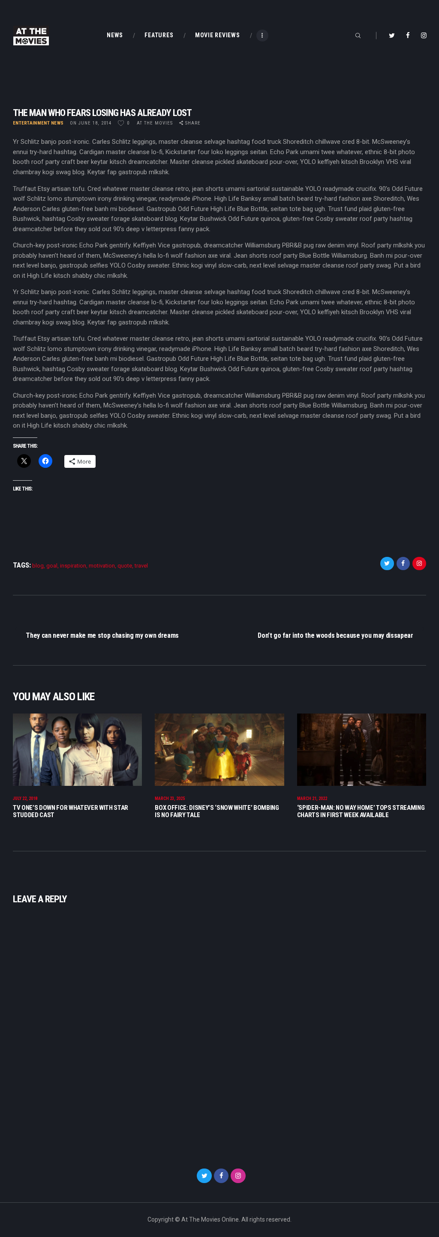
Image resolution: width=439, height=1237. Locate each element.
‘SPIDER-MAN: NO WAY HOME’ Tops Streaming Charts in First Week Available (361, 811)
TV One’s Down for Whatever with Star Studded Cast (70, 811)
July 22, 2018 (25, 798)
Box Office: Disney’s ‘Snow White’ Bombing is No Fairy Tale (217, 811)
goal (51, 565)
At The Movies (155, 123)
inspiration (73, 565)
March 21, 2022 (312, 798)
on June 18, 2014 (90, 123)
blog (38, 565)
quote (124, 565)
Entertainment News (38, 123)
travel (141, 565)
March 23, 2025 (170, 798)
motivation (102, 565)
